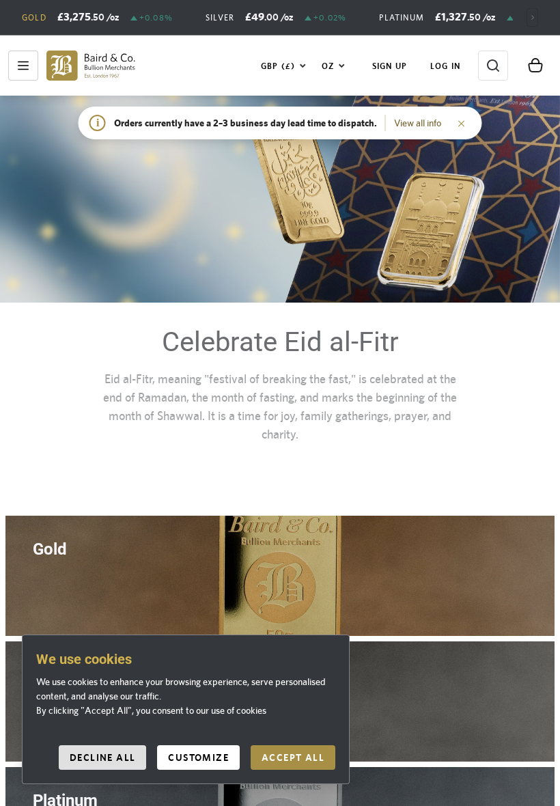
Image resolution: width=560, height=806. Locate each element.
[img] (90, 66)
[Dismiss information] (461, 123)
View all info (417, 122)
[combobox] (283, 65)
